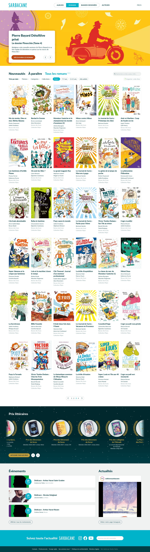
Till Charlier (124, 329)
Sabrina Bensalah (36, 326)
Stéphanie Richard (59, 226)
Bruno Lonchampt (36, 121)
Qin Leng (78, 123)
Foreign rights (53, 549)
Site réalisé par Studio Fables (109, 549)
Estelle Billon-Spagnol (60, 279)
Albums (60, 5)
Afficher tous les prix (19, 455)
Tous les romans (57, 73)
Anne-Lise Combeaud (60, 331)
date (14, 79)
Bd (89, 5)
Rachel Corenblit (58, 382)
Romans (72, 5)
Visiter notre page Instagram (110, 522)
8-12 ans (73, 79)
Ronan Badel (12, 226)
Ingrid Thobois (125, 123)
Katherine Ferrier (14, 178)
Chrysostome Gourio (37, 224)
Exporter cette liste (133, 79)
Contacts (34, 549)
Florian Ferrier (13, 176)
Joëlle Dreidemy (13, 125)
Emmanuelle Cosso (126, 176)
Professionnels (43, 549)
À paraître (35, 73)
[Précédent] (45, 57)
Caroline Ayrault (13, 278)
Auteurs (106, 5)
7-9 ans (64, 79)
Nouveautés (17, 73)
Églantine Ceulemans (37, 176)
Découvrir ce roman (23, 57)
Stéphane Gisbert (59, 173)
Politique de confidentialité (80, 549)
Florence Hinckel (14, 276)
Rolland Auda (35, 276)
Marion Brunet (125, 224)
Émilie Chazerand (14, 123)
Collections (46, 79)
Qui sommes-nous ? (64, 549)
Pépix (56, 79)
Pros (139, 5)
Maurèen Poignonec (60, 128)
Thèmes (24, 79)
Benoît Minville (102, 226)
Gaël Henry (124, 125)
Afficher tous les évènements (20, 522)
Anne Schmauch (81, 121)
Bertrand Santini (103, 123)
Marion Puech (80, 276)
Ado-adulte (83, 79)
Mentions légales (94, 549)
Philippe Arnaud (13, 329)
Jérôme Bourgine (59, 126)
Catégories (34, 79)
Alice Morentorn (36, 123)
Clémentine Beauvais (104, 326)
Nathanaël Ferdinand (127, 178)
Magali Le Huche (58, 176)
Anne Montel (102, 381)
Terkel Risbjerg (102, 228)
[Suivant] (50, 57)
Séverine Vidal (80, 274)
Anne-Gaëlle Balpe (14, 224)
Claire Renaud (35, 173)
